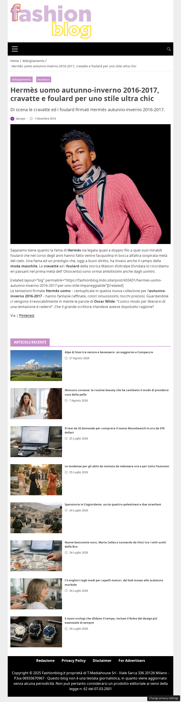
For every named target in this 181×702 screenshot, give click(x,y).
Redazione (45, 660)
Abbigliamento (21, 79)
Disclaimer (102, 660)
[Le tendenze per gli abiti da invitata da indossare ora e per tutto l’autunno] (36, 479)
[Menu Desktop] (14, 49)
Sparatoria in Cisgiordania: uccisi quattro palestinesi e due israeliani (113, 504)
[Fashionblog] (50, 20)
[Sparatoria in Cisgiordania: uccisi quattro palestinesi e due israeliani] (36, 517)
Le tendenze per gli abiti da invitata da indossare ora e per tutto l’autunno (117, 466)
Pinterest (26, 315)
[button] (169, 49)
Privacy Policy (74, 660)
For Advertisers (132, 660)
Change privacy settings (163, 698)
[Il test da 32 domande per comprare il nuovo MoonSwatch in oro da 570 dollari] (36, 441)
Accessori (44, 79)
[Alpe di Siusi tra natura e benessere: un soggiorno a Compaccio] (36, 365)
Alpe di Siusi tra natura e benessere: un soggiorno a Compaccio (109, 352)
